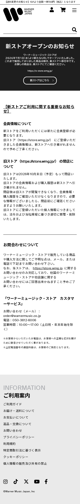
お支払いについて (15, 417)
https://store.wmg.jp (48, 268)
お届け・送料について (19, 411)
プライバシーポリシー (19, 437)
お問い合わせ (12, 430)
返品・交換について (17, 424)
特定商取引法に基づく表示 (22, 450)
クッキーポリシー (15, 457)
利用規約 (9, 444)
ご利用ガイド (12, 404)
